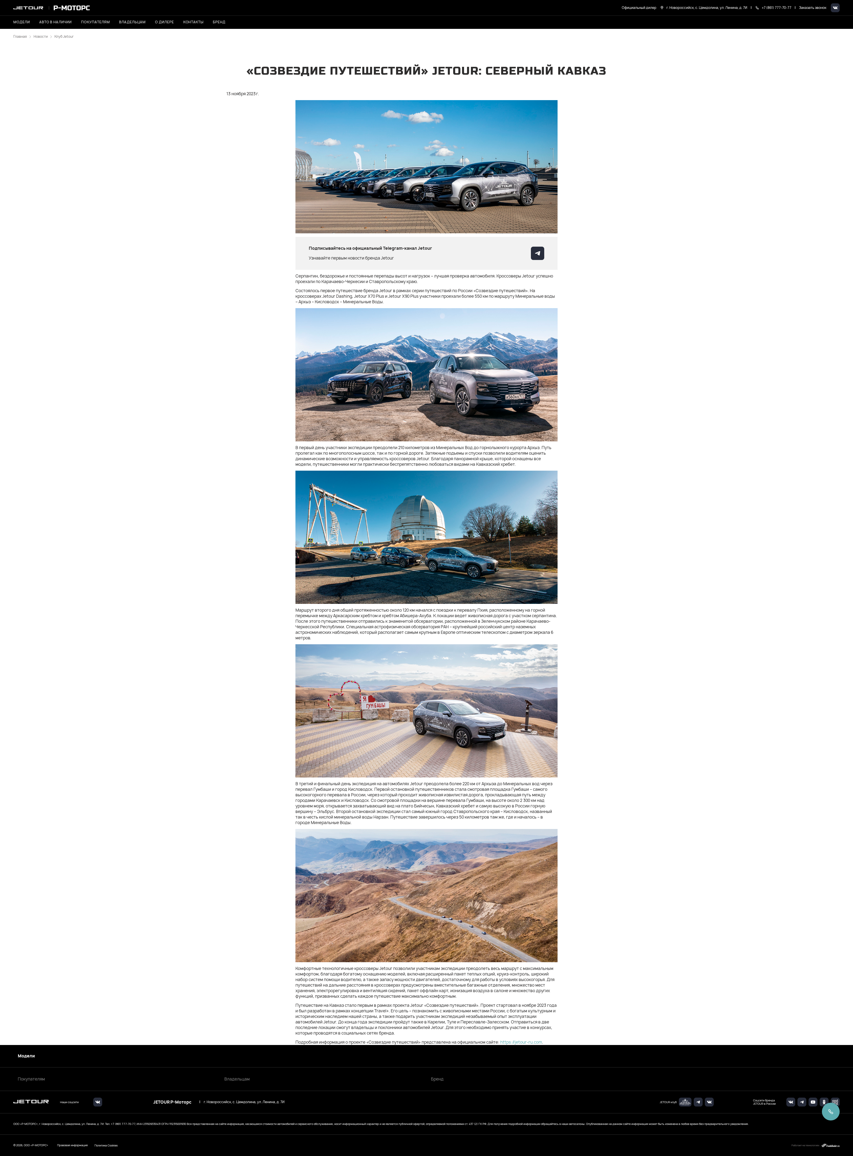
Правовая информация (72, 1145)
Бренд (437, 1079)
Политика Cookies (106, 1145)
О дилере (164, 22)
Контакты (193, 22)
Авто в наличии (55, 22)
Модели (26, 1056)
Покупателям (31, 1079)
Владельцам (237, 1079)
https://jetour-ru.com (521, 1042)
